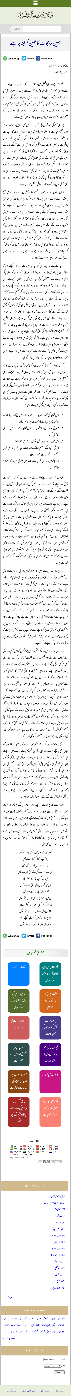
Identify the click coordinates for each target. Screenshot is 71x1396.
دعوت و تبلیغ (60, 1268)
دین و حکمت (60, 1275)
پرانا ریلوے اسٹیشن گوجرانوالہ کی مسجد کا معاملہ (50, 1028)
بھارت (14, 1318)
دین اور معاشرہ (59, 1262)
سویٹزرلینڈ (61, 1331)
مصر (21, 1331)
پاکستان (6, 1318)
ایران (39, 1318)
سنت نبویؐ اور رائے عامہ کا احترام (50, 1001)
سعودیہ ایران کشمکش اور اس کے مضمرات (18, 1054)
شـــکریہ (11, 1390)
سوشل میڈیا (28, 1390)
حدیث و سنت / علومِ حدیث (54, 1203)
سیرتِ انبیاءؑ (60, 1222)
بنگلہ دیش (23, 1318)
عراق (48, 1331)
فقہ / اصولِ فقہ (60, 1209)
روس (26, 1325)
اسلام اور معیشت (58, 1249)
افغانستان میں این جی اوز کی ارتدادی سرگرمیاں (50, 974)
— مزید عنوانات (8, 1297)
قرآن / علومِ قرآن (58, 1196)
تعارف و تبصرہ (18, 967)
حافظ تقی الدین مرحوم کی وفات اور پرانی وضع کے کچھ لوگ (18, 1112)
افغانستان (61, 1318)
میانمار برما (14, 1331)
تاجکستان (61, 1325)
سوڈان (6, 1325)
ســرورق (59, 1390)
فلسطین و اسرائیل (31, 1331)
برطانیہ (31, 1318)
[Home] (35, 19)
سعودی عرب (16, 1325)
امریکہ (54, 1318)
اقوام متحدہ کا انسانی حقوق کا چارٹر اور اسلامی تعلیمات (50, 1108)
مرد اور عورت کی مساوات (18, 1024)
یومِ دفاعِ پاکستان (50, 1075)
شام (54, 1331)
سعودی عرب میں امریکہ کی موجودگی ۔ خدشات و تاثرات (18, 1081)
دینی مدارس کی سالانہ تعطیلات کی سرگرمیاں (18, 1001)
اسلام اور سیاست (58, 1235)
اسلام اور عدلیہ (59, 1242)
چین (32, 1325)
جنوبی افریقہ (46, 1325)
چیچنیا (38, 1325)
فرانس (42, 1331)
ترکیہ (53, 1325)
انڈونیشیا (46, 1318)
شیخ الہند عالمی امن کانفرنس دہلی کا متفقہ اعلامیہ (50, 1054)
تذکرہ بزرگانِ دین (58, 1288)
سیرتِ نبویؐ (60, 1216)
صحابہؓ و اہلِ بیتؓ (58, 1229)
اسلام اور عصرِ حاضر (57, 1255)
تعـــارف (44, 1390)
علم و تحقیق (60, 1281)
